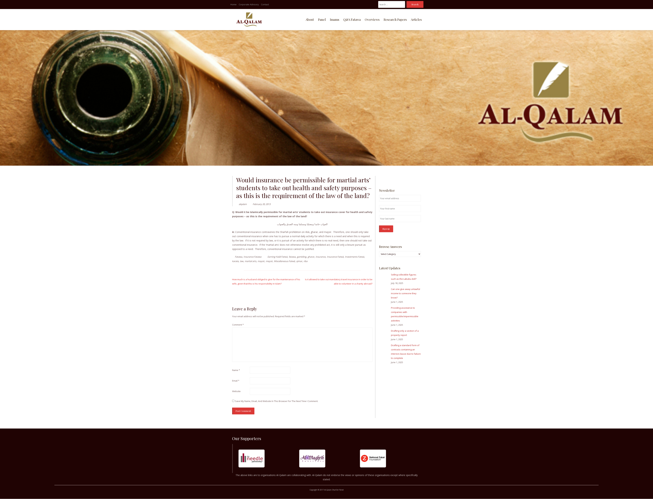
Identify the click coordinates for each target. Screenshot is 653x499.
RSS (419, 177)
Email (235, 380)
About (310, 20)
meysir (269, 261)
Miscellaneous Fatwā (284, 261)
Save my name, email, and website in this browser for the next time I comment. (276, 401)
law (241, 261)
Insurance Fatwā (335, 256)
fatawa (292, 256)
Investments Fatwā (354, 256)
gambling (301, 256)
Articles (416, 20)
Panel (322, 20)
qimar (299, 261)
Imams (334, 20)
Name (236, 370)
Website (236, 391)
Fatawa (238, 256)
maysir (261, 261)
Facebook (409, 177)
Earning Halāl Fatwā (277, 256)
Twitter (414, 177)
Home (233, 4)
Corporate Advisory (249, 4)
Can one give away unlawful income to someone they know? (405, 293)
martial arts (250, 261)
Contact (265, 4)
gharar (311, 256)
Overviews (372, 20)
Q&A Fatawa (352, 20)
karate (235, 261)
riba (305, 261)
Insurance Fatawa (252, 256)
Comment (238, 324)
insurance (320, 256)
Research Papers (395, 20)
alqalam (243, 204)
